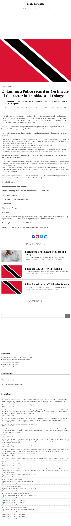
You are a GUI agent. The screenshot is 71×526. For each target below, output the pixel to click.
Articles (39, 9)
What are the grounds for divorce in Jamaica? (17, 359)
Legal (4, 406)
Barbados (26, 9)
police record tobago (25, 108)
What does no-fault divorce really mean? (14, 500)
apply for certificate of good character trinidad (36, 107)
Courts (45, 9)
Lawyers (52, 9)
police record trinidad (35, 108)
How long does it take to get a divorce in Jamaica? (18, 357)
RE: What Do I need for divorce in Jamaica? (14, 507)
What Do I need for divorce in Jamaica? (13, 514)
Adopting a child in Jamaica (11, 364)
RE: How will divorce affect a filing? (12, 479)
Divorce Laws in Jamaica (10, 367)
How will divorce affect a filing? (11, 486)
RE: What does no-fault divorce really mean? (15, 493)
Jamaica (19, 9)
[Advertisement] (35, 25)
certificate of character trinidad (54, 107)
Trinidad (33, 9)
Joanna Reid (6, 483)
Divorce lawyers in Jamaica (11, 362)
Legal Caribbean (35, 3)
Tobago (4, 86)
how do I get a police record (15, 108)
